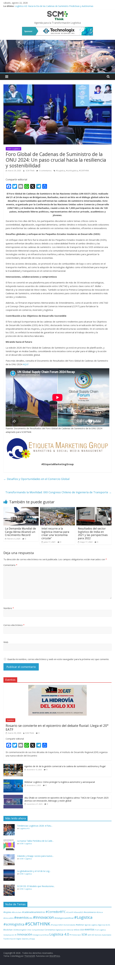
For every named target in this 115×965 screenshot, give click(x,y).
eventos (89, 929)
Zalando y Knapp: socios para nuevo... (35, 856)
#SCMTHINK (84, 170)
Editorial (70, 930)
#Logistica (60, 170)
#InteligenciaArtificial (64, 918)
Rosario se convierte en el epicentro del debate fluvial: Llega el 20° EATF (57, 727)
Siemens (98, 935)
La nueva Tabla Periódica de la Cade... (35, 840)
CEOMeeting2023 (20, 930)
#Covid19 (70, 912)
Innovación (24, 934)
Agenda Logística (91, 925)
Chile (29, 930)
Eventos (10, 720)
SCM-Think (30, 170)
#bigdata (7, 912)
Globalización (8, 935)
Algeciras (101, 925)
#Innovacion (43, 917)
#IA (30, 918)
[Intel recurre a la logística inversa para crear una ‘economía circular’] (57, 508)
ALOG (108, 925)
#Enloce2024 (8, 918)
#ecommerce (90, 912)
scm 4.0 (91, 935)
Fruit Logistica (100, 930)
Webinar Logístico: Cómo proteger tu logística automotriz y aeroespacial (59, 782)
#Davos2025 (78, 912)
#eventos (21, 917)
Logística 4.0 (24, 828)
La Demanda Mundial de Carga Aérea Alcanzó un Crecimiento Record (20, 532)
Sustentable (106, 935)
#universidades (69, 925)
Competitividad (38, 930)
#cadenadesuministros (33, 912)
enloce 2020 (79, 929)
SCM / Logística (13, 148)
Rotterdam (76, 935)
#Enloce (99, 912)
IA (15, 935)
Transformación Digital (12, 939)
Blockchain (8, 929)
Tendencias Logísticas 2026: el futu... (34, 825)
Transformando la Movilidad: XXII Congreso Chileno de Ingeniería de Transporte (58, 492)
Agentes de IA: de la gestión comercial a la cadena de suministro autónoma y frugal (64, 766)
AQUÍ (25, 364)
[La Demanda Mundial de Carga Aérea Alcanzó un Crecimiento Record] (21, 508)
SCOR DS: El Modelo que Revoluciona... (36, 886)
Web (5, 642)
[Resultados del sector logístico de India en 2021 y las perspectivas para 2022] (94, 508)
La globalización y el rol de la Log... (34, 871)
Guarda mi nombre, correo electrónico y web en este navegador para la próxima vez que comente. (58, 659)
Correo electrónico (13, 625)
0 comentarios (45, 170)
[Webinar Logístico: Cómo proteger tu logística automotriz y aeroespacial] (13, 780)
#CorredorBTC (56, 912)
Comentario (10, 564)
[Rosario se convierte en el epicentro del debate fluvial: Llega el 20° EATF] (57, 686)
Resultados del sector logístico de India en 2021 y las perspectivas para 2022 (93, 533)
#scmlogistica (72, 170)
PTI (71, 935)
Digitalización (61, 930)
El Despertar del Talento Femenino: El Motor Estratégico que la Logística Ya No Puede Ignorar (60, 5)
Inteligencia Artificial (41, 935)
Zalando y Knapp (28, 939)
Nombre (8, 608)
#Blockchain (17, 912)
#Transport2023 (57, 925)
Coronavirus (49, 929)
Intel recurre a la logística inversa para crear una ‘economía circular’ (55, 533)
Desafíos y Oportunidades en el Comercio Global (36, 479)
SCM (84, 934)
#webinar (80, 925)
